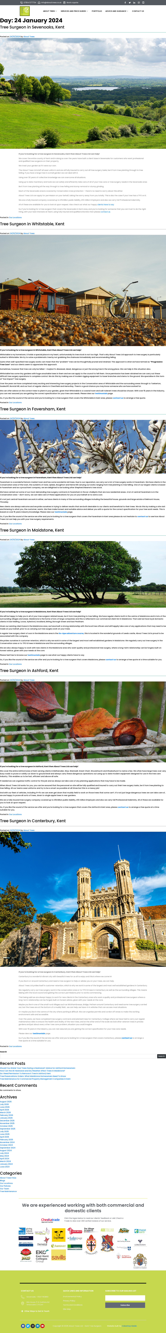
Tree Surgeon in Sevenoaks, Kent (32, 27)
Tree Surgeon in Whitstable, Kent (32, 224)
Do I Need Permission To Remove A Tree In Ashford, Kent (25, 1073)
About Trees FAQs (8, 1178)
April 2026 (4, 1109)
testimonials (101, 393)
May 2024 (4, 1156)
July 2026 (4, 1104)
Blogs (2, 1180)
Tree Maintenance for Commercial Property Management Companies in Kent (35, 1079)
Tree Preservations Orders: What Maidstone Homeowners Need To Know (33, 1076)
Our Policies (5, 1186)
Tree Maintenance (8, 1191)
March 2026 (5, 1112)
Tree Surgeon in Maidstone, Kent (32, 530)
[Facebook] (125, 2)
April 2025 (4, 1137)
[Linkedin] (37, 1326)
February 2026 (6, 1115)
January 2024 (6, 1164)
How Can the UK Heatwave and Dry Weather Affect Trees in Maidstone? (32, 1070)
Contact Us (138, 11)
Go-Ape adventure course (71, 633)
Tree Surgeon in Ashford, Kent (29, 670)
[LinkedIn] (134, 2)
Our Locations (15, 217)
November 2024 (7, 1142)
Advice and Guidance (115, 11)
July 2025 (4, 1131)
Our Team (4, 1188)
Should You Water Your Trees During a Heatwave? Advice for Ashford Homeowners (37, 1068)
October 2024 (6, 1145)
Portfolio (97, 11)
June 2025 (4, 1134)
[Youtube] (42, 1326)
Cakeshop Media (129, 1326)
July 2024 (4, 1153)
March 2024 (5, 1161)
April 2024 (4, 1158)
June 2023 (4, 1166)
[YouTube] (143, 2)
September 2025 (7, 1128)
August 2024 (6, 1150)
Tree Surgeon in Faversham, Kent (32, 409)
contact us (105, 212)
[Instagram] (138, 2)
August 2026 (6, 1101)
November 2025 (7, 1123)
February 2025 (6, 1139)
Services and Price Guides (73, 11)
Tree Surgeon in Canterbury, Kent (33, 821)
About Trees (49, 11)
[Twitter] (129, 2)
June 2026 (4, 1107)
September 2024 (7, 1147)
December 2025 (7, 1120)
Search (3, 1051)
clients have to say (105, 204)
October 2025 (6, 1126)
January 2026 (6, 1118)
